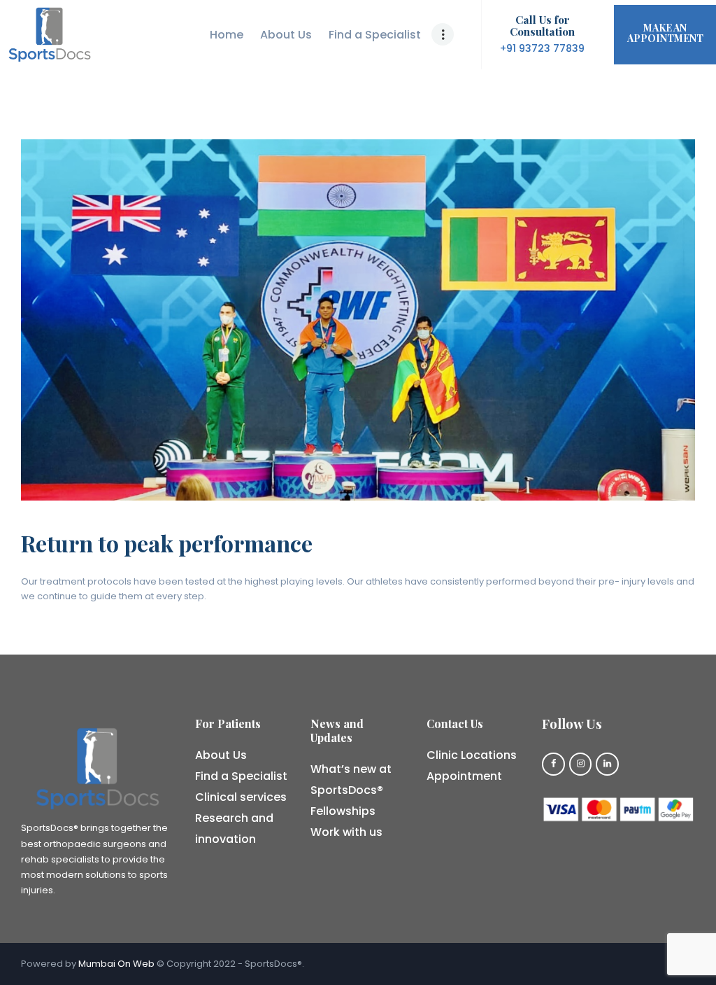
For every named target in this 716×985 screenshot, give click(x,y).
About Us (221, 755)
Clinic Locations (472, 755)
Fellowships (342, 811)
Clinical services (241, 797)
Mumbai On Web (116, 963)
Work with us (346, 832)
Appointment (464, 776)
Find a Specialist (241, 776)
